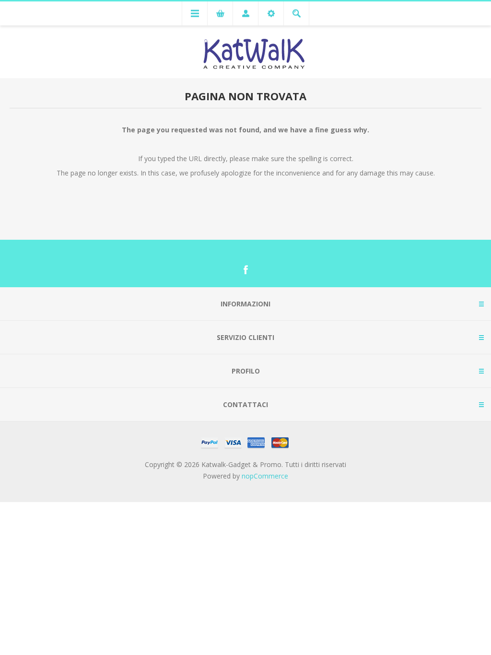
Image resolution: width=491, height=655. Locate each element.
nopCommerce (265, 475)
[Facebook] (245, 270)
